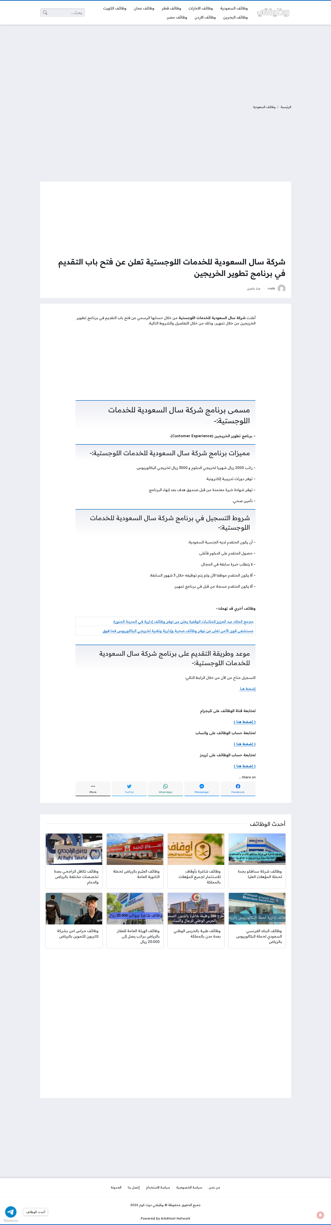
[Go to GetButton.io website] (11, 1220)
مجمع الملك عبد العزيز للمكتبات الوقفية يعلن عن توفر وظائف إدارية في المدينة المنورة (183, 621)
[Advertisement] (165, 61)
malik (271, 288)
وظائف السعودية (264, 107)
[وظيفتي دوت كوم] (273, 12)
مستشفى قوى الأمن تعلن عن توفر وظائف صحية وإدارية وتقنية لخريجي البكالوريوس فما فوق (178, 630)
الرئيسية (286, 107)
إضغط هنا (247, 688)
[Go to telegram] (10, 1212)
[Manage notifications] (320, 1215)
